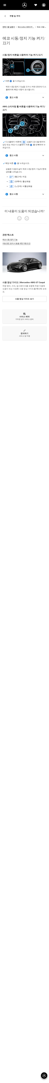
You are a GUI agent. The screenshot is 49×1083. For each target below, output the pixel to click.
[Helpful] (19, 218)
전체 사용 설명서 (8, 27)
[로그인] (43, 5)
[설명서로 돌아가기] (6, 16)
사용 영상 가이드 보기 (24, 299)
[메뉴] (5, 5)
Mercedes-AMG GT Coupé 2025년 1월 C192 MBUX (26, 27)
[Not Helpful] (26, 218)
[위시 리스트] (36, 5)
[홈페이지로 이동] (24, 5)
